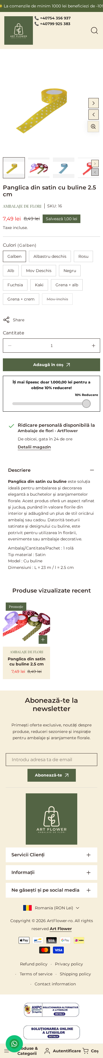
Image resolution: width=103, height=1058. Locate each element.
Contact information (55, 983)
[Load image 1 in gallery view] (14, 167)
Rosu (83, 256)
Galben (14, 256)
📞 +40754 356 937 (52, 18)
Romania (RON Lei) (54, 907)
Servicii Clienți (28, 854)
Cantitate (13, 333)
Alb (10, 270)
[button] (90, 1051)
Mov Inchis (60, 301)
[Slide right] (93, 103)
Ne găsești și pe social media (45, 890)
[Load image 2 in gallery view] (39, 167)
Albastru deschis (49, 256)
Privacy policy (69, 964)
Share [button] (18, 319)
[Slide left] (93, 114)
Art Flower (61, 928)
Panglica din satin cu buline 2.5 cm (26, 661)
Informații (23, 872)
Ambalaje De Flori (22, 206)
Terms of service (36, 974)
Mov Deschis (39, 270)
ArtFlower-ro (60, 920)
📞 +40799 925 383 (52, 23)
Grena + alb (67, 284)
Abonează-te (48, 775)
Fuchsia (15, 284)
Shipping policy (75, 974)
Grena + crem (21, 299)
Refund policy (33, 964)
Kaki (39, 284)
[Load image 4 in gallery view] (89, 167)
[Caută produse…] (94, 30)
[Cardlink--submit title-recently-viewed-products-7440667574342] (26, 623)
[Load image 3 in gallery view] (64, 167)
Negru (70, 270)
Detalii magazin (34, 447)
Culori (20, 245)
